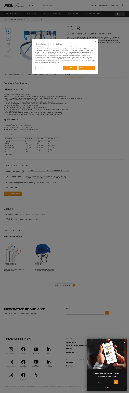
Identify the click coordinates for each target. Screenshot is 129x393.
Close (107, 387)
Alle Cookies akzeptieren (87, 68)
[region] (65, 56)
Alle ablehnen (70, 68)
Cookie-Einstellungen (43, 68)
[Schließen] (95, 41)
